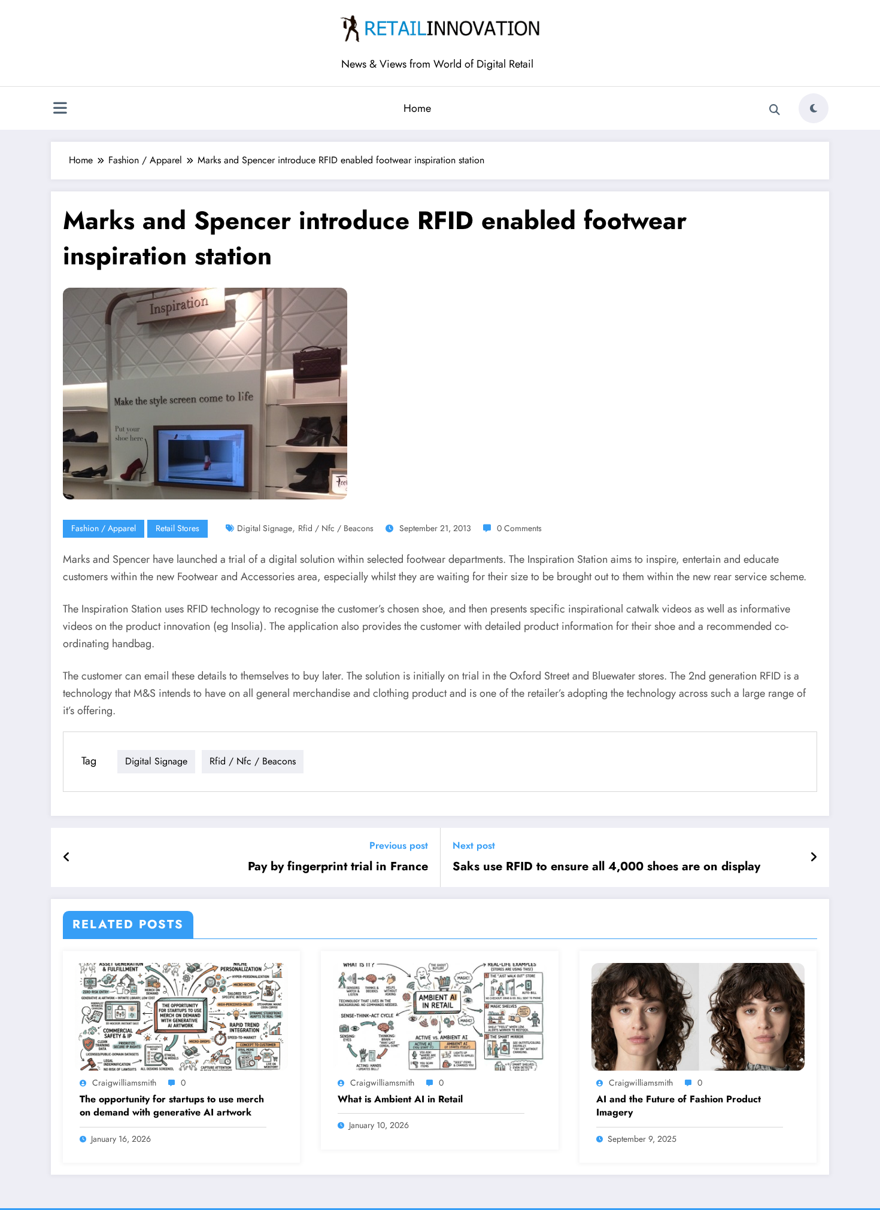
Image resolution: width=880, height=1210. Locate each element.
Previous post (398, 845)
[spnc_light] (814, 108)
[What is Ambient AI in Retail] (439, 1016)
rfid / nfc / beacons (336, 528)
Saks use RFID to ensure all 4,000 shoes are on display (606, 866)
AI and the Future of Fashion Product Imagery (678, 1106)
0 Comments (519, 528)
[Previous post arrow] (67, 857)
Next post (474, 845)
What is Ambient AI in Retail (400, 1099)
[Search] (775, 110)
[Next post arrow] (813, 857)
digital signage (264, 528)
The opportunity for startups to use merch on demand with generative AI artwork (172, 1106)
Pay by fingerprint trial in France (338, 866)
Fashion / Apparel (103, 528)
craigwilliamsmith (124, 1083)
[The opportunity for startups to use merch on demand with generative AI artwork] (181, 1016)
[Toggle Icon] (60, 109)
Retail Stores (177, 528)
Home (417, 108)
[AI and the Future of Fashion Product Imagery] (698, 1016)
